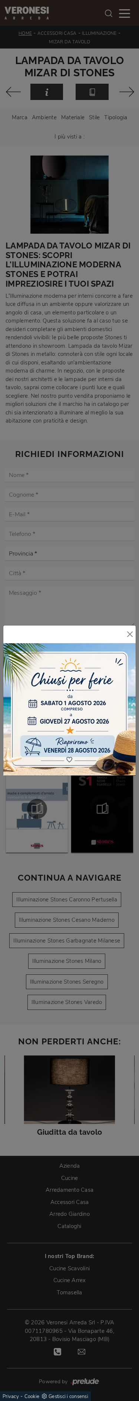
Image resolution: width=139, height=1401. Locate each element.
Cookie (32, 1396)
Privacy (11, 1396)
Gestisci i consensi (68, 1396)
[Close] (130, 634)
